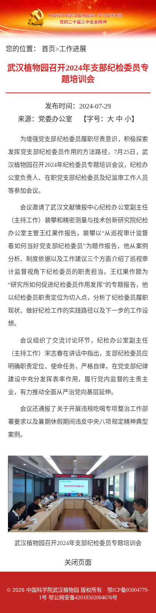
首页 (48, 49)
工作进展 (72, 49)
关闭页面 (78, 562)
